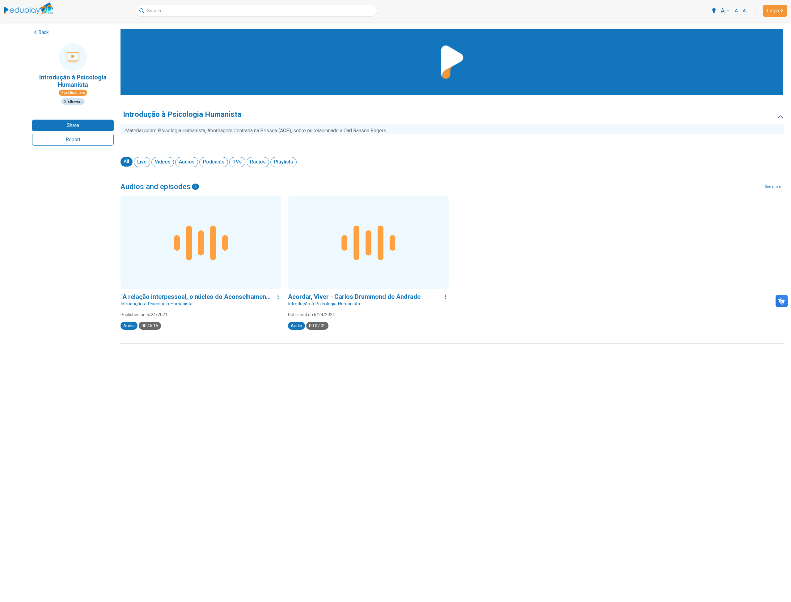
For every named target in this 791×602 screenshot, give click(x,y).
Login (773, 11)
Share (73, 125)
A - (745, 10)
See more (773, 186)
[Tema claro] (713, 11)
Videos (163, 162)
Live (141, 162)
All (126, 161)
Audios (187, 162)
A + (725, 11)
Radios (258, 162)
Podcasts (214, 162)
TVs (237, 162)
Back (43, 32)
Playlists (283, 162)
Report (73, 139)
